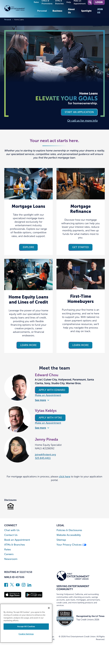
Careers (8, 554)
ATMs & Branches (14, 544)
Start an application (79, 112)
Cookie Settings (26, 634)
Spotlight (86, 11)
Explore (28, 247)
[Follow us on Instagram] (23, 585)
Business (57, 11)
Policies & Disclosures (69, 530)
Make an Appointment (48, 395)
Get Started (80, 247)
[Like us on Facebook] (6, 585)
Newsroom (10, 559)
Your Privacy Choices (69, 544)
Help (68, 2)
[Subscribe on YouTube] (18, 585)
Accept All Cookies (26, 626)
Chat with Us (11, 530)
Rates (36, 2)
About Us (71, 11)
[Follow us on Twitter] (12, 585)
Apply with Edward (52, 390)
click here (64, 476)
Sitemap (61, 540)
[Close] (49, 608)
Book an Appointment (17, 540)
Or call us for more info (82, 120)
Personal (42, 11)
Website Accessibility (68, 535)
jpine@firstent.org (45, 454)
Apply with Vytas (50, 417)
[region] (26, 623)
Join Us (100, 11)
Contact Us (10, 535)
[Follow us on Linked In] (29, 585)
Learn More (28, 345)
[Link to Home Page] (19, 9)
